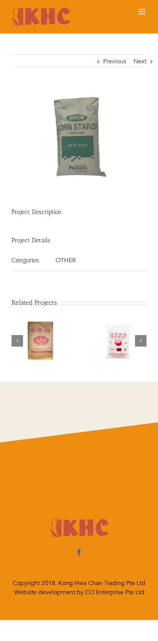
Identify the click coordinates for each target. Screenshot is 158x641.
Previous (114, 61)
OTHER (66, 260)
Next (139, 61)
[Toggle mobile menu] (142, 12)
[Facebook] (79, 552)
